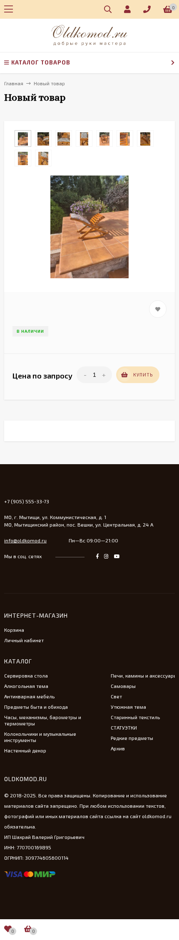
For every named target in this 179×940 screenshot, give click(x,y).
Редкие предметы (132, 738)
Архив (118, 748)
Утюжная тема (128, 707)
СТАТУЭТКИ (124, 727)
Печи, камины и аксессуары (144, 675)
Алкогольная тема (26, 686)
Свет (116, 696)
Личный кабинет (24, 640)
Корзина (14, 630)
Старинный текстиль (135, 717)
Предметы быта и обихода (36, 707)
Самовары (123, 686)
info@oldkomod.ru (25, 540)
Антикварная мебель (29, 696)
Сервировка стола (26, 675)
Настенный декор (25, 750)
